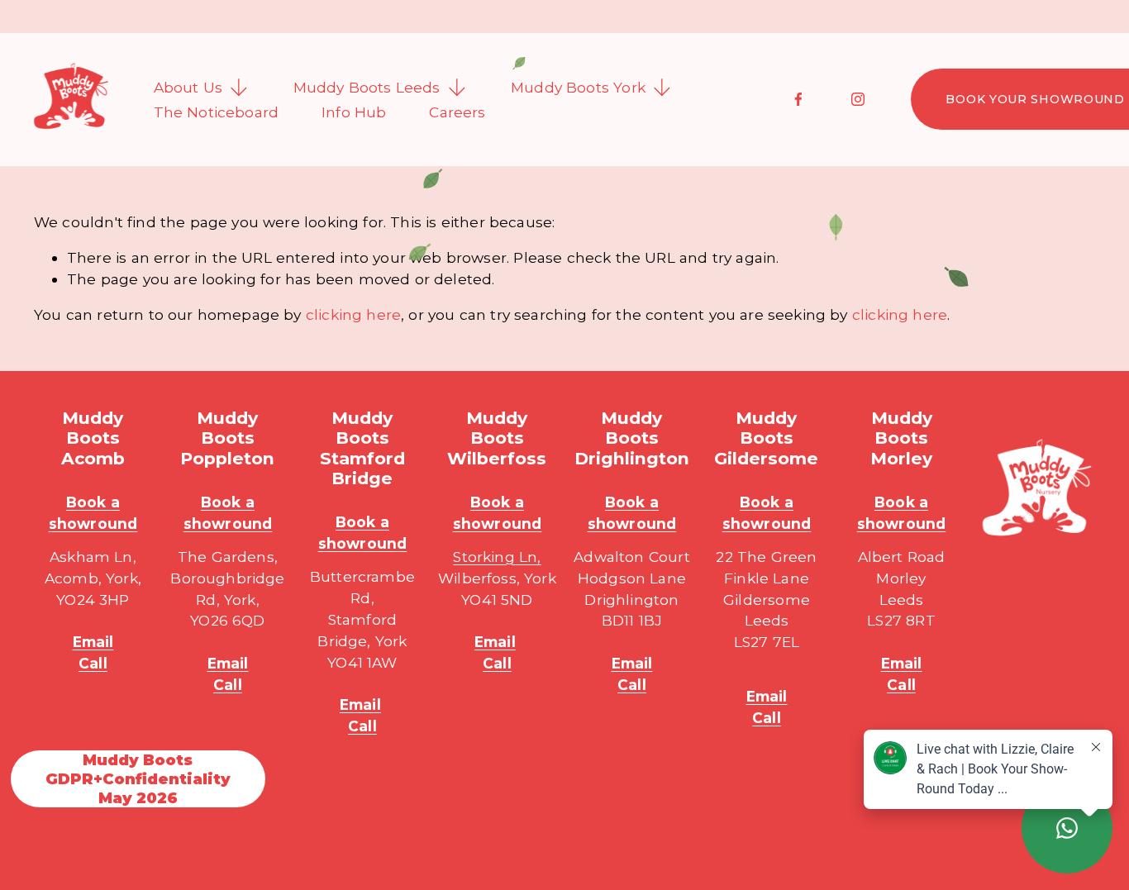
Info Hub (354, 112)
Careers (457, 112)
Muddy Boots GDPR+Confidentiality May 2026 (138, 778)
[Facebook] (798, 99)
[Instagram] (858, 99)
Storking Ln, (497, 556)
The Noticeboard (216, 112)
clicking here (353, 314)
